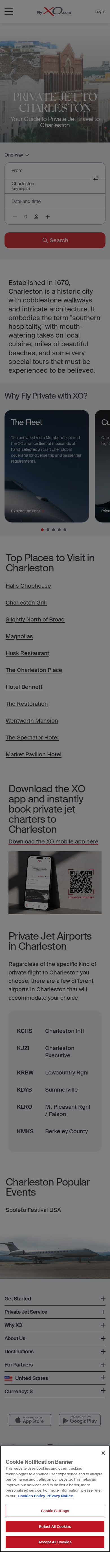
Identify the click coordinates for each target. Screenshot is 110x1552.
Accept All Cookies (54, 1542)
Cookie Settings (55, 1510)
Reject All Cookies (55, 1526)
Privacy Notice (60, 1496)
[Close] (103, 1453)
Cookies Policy (31, 1496)
